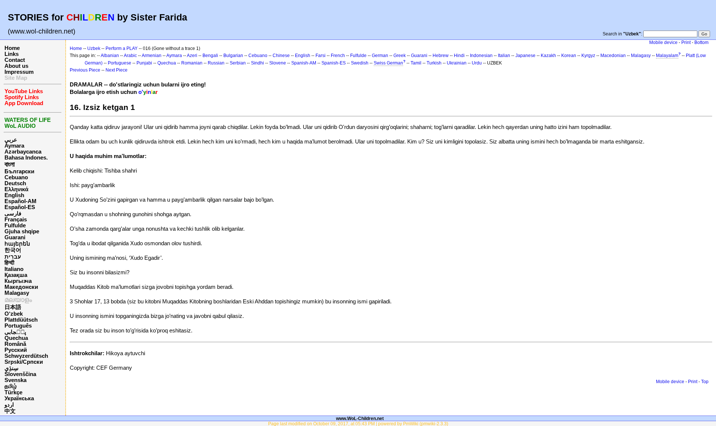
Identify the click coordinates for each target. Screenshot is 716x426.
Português (18, 326)
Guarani (14, 237)
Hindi (459, 55)
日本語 (12, 307)
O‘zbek (13, 314)
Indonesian (481, 55)
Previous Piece (85, 70)
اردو (9, 405)
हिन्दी (9, 263)
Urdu (477, 63)
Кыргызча (18, 281)
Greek (399, 55)
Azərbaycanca (22, 152)
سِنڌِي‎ (11, 368)
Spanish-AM (303, 63)
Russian (216, 63)
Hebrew (441, 55)
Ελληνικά (16, 189)
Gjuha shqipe (21, 231)
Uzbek (93, 48)
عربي (10, 140)
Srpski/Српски (23, 362)
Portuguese (119, 63)
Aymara (14, 146)
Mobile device (663, 42)
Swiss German (388, 63)
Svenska (15, 380)
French (338, 55)
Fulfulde (15, 225)
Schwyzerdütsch (26, 356)
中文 (10, 411)
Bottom (701, 42)
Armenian (151, 55)
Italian (504, 55)
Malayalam (667, 55)
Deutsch (15, 183)
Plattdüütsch (21, 320)
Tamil (416, 63)
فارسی (12, 214)
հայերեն (17, 244)
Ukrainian (457, 63)
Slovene (277, 63)
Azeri (192, 55)
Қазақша (15, 275)
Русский (15, 350)
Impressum (19, 72)
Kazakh (548, 55)
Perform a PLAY (122, 48)
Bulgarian (233, 55)
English (14, 195)
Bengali (210, 55)
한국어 (12, 250)
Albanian (110, 55)
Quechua (16, 338)
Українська (19, 398)
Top (705, 381)
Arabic (130, 55)
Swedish (359, 63)
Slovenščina (20, 374)
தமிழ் (10, 386)
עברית (12, 257)
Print (686, 42)
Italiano (13, 269)
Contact (14, 60)
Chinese (281, 55)
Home (12, 48)
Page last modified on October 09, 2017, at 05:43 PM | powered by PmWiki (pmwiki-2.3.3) (358, 423)
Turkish (434, 63)
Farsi (320, 55)
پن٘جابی (15, 332)
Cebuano (16, 177)
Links (11, 54)
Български (19, 171)
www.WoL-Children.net (360, 418)
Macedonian (613, 55)
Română (15, 344)
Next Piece (117, 70)
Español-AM (20, 201)
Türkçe (13, 392)
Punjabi (144, 63)
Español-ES (19, 207)
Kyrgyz (588, 55)
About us (16, 66)
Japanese (525, 55)
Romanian (191, 63)
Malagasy (16, 293)
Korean (568, 55)
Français (15, 220)
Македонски (21, 287)
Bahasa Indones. (26, 158)
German (380, 55)
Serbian (238, 63)
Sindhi (257, 63)
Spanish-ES (333, 63)
